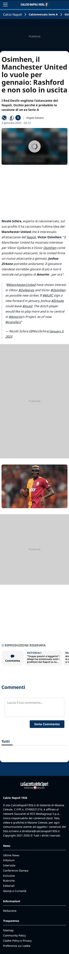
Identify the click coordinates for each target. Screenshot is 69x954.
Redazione (9, 910)
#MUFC (48, 295)
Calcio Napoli (12, 14)
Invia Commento (47, 724)
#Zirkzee (57, 301)
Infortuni (9, 860)
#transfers (13, 322)
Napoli (31, 237)
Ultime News (11, 855)
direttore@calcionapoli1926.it (41, 831)
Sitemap (8, 930)
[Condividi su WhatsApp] (4, 117)
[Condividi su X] (18, 117)
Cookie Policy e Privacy (17, 940)
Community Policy (14, 935)
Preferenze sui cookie (16, 946)
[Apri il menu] (5, 4)
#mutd (27, 306)
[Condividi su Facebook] (11, 117)
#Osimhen (58, 290)
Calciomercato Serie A (43, 14)
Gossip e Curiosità (14, 891)
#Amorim (15, 317)
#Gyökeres (26, 290)
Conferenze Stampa (15, 870)
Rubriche (9, 880)
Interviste (9, 865)
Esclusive (9, 875)
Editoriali (9, 886)
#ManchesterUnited (21, 285)
